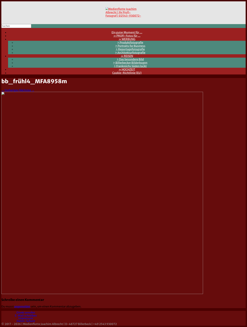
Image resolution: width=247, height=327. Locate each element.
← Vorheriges (10, 90)
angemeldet (22, 306)
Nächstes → (26, 90)
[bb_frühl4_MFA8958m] (102, 293)
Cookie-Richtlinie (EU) (126, 72)
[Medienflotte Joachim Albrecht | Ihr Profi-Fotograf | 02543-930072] (123, 12)
